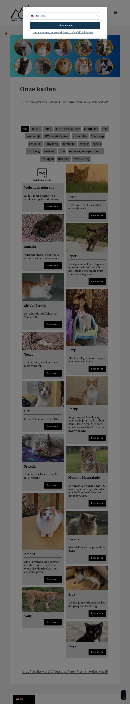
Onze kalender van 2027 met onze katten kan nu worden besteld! (65, 102)
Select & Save (65, 25)
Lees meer (53, 206)
